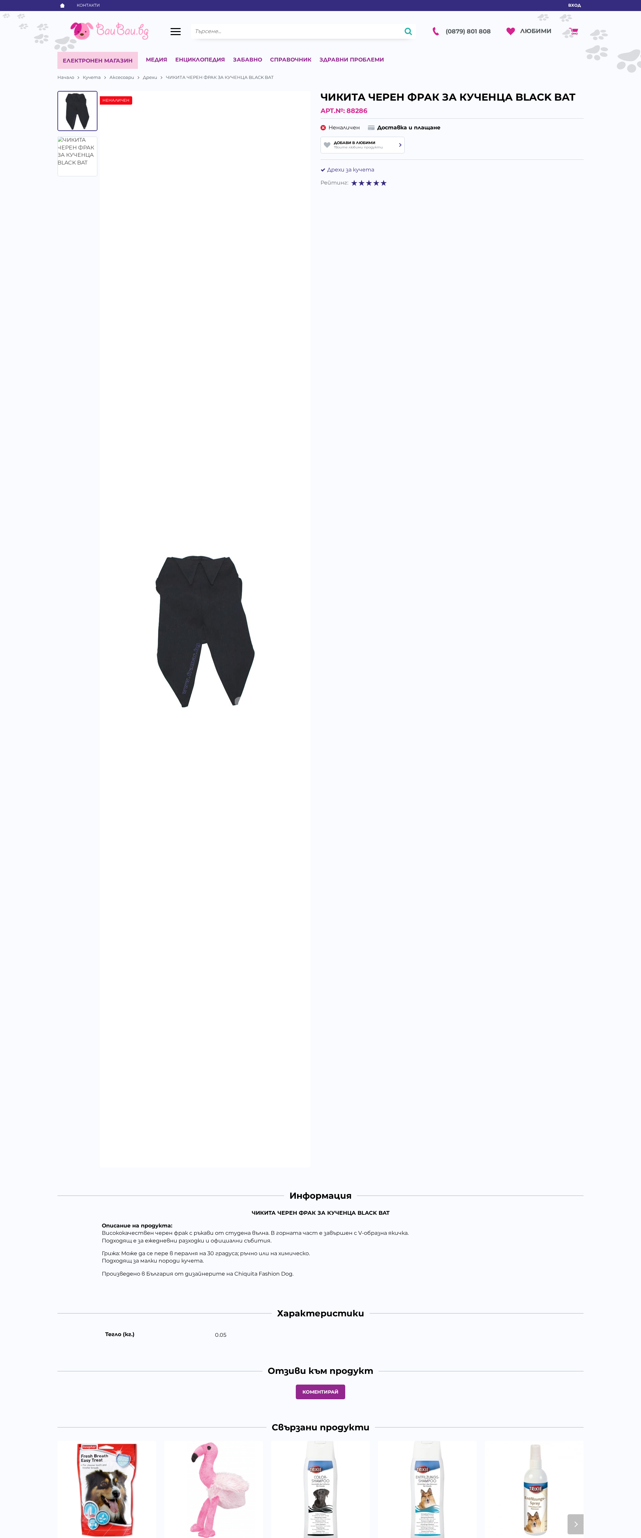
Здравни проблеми (351, 59)
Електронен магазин (98, 60)
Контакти (88, 5)
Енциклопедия (200, 59)
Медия (156, 59)
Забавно (247, 59)
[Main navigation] (176, 31)
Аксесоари (122, 77)
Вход (574, 5)
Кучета (92, 77)
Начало (65, 77)
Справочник (290, 59)
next (576, 1524)
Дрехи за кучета (350, 169)
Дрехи (150, 77)
